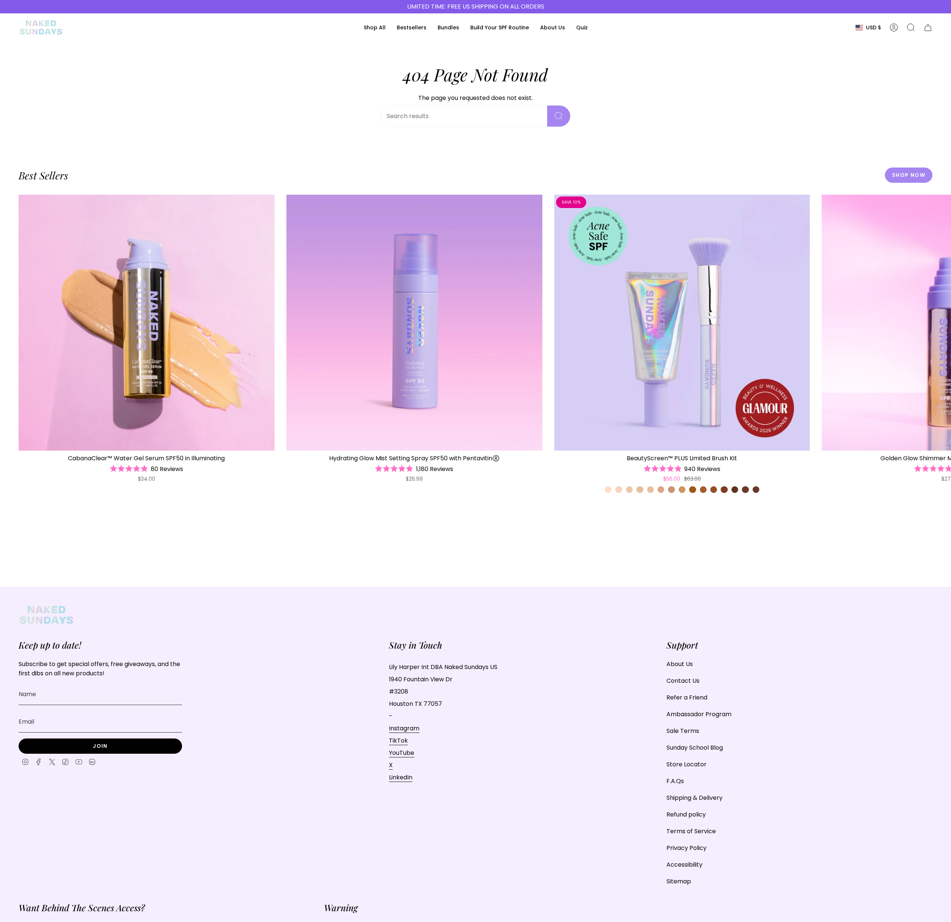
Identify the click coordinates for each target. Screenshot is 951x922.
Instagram (404, 728)
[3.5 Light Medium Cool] (661, 489)
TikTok (398, 740)
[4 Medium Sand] (671, 489)
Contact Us (683, 680)
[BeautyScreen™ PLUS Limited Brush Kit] (682, 323)
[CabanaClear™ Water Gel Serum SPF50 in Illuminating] (147, 323)
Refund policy (686, 814)
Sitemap (678, 881)
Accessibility (684, 864)
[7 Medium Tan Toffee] (703, 489)
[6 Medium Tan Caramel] (692, 489)
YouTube (401, 753)
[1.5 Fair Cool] (618, 489)
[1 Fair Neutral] (608, 489)
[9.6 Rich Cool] (745, 489)
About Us (679, 664)
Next (939, 322)
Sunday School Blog (694, 747)
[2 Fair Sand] (629, 489)
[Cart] (928, 27)
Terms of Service (691, 831)
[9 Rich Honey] (724, 489)
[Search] (558, 116)
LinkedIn (400, 777)
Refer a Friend (686, 697)
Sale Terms (682, 731)
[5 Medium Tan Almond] (682, 489)
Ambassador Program (698, 714)
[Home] (41, 27)
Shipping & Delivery (694, 797)
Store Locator (686, 764)
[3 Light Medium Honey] (650, 489)
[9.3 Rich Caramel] (734, 489)
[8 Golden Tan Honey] (713, 489)
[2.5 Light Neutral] (639, 489)
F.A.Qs (675, 781)
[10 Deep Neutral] (756, 489)
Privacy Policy (686, 848)
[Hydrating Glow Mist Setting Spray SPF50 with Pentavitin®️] (414, 323)
